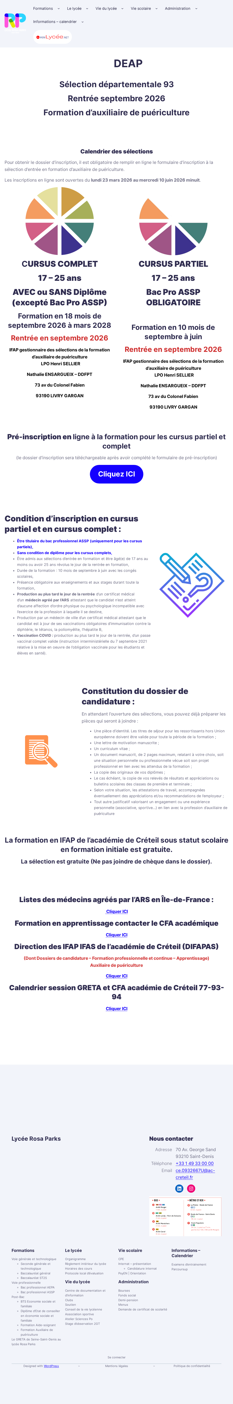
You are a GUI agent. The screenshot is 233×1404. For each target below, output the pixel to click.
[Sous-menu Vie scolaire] (156, 8)
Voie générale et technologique (34, 1259)
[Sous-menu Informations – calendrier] (82, 21)
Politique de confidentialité (192, 1366)
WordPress (51, 1366)
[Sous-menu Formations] (59, 8)
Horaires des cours (78, 1268)
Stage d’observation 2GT (82, 1323)
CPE (121, 1259)
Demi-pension (128, 1300)
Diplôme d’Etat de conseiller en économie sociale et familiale (40, 1315)
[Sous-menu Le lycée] (87, 8)
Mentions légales (116, 1366)
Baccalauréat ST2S (34, 1278)
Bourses (124, 1290)
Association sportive (79, 1314)
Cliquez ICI (116, 474)
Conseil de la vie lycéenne (83, 1309)
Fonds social (127, 1295)
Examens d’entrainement (189, 1264)
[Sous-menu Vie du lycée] (122, 8)
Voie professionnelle (26, 1282)
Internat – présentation (134, 1264)
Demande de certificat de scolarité (142, 1309)
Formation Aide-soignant (38, 1325)
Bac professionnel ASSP (38, 1292)
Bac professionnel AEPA (38, 1287)
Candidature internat (142, 1268)
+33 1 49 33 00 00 (195, 1163)
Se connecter (117, 1357)
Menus (123, 1304)
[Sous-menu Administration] (196, 8)
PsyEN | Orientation (132, 1273)
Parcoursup (180, 1269)
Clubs (69, 1300)
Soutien (70, 1304)
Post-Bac (18, 1297)
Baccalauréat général (35, 1273)
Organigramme (75, 1259)
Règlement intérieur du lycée (85, 1264)
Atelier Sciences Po (79, 1319)
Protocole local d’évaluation (84, 1273)
